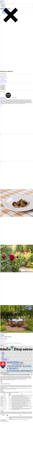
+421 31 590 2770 (2, 79)
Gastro (7, 11)
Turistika (7, 13)
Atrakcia (7, 12)
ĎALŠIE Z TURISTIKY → (4, 338)
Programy (7, 10)
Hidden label (3, 4)
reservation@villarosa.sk (3, 80)
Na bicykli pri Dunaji (3, 470)
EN (0, 0)
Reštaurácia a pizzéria (3, 98)
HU (2, 0)
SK (1, 0)
